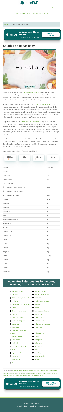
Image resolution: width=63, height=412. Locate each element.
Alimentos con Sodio (9, 375)
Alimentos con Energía (9, 373)
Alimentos (7, 24)
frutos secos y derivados (23, 375)
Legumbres (34, 375)
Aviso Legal (18, 406)
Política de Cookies (42, 406)
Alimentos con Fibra (23, 373)
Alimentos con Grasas (35, 373)
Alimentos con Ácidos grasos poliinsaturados (25, 370)
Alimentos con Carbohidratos (48, 370)
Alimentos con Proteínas (50, 373)
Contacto (36, 403)
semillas (40, 375)
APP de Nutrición (31, 2)
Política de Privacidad (29, 406)
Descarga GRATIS (51, 34)
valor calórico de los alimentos (30, 122)
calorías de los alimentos (32, 92)
